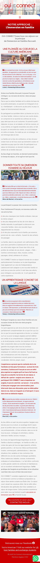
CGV (26, 557)
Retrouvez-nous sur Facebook (18, 543)
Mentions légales (18, 557)
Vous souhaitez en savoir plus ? (20, 501)
